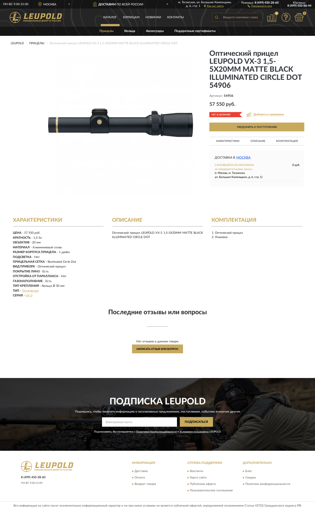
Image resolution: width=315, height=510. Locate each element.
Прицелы (106, 31)
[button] (260, 6)
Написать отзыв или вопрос (157, 349)
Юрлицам (131, 17)
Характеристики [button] (227, 141)
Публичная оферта (203, 484)
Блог (248, 471)
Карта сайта (198, 477)
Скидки (250, 477)
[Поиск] (216, 17)
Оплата (140, 477)
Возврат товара (145, 484)
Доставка (141, 471)
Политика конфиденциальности (267, 484)
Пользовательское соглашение (211, 490)
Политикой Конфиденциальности (156, 431)
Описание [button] (257, 141)
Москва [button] (243, 157)
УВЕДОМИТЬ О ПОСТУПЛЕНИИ (257, 127)
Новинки (153, 17)
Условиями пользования (194, 431)
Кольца (129, 31)
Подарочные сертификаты (195, 31)
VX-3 (29, 295)
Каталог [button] (110, 17)
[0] (299, 17)
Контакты (175, 17)
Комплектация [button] (287, 141)
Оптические (30, 290)
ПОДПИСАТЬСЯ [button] (196, 421)
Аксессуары (155, 31)
